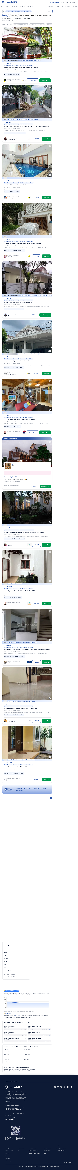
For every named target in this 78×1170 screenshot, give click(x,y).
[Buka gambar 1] (26, 460)
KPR (18, 1150)
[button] (25, 11)
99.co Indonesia (47, 1148)
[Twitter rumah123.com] (58, 1087)
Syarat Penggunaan (33, 1150)
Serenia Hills (26, 1061)
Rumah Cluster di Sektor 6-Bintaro (10, 976)
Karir (6, 1155)
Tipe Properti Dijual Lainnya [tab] (12, 1079)
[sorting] (9, 15)
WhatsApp (46, 486)
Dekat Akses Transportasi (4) (37, 24)
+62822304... (34, 486)
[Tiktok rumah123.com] (71, 1087)
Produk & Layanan (9, 1150)
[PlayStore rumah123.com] (21, 1138)
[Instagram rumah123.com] (61, 1087)
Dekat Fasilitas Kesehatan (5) (20, 24)
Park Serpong (26, 1056)
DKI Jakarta (16, 984)
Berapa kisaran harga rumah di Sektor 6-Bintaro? (16, 1067)
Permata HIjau (7, 1052)
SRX (45, 1153)
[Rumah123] (9, 2)
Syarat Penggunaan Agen (34, 1153)
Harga (32, 15)
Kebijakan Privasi (32, 1148)
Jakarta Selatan (23, 984)
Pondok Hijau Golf (7, 1059)
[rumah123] (13, 1087)
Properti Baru (14, 15)
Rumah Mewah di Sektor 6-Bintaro (10, 974)
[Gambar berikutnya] (49, 453)
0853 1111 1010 (18, 1109)
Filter (5, 15)
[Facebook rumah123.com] (55, 1087)
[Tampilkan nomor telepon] (36, 80)
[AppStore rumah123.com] (10, 1138)
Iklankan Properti (21, 1148)
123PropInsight (8, 1161)
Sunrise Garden (27, 1054)
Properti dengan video (24, 15)
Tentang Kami (8, 1148)
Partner (7, 1153)
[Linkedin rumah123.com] (67, 1087)
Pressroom (7, 1158)
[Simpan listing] (50, 29)
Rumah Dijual (9, 984)
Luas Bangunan (47, 15)
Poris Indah (6, 1056)
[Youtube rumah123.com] (64, 1087)
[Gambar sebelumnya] (4, 453)
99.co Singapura (47, 1150)
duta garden (26, 1059)
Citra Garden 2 (7, 1054)
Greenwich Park (27, 1052)
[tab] (16, 949)
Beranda (4, 984)
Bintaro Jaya (6, 1049)
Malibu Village (27, 1049)
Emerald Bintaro (7, 1061)
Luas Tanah (39, 15)
